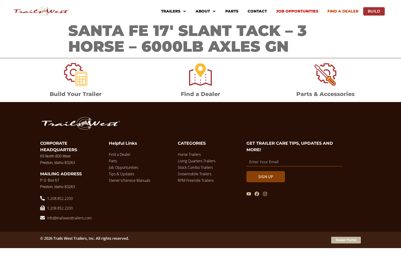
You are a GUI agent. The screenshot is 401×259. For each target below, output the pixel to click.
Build (374, 11)
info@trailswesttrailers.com (69, 218)
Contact (257, 11)
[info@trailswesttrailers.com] (42, 217)
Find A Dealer (343, 11)
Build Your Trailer (76, 94)
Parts (231, 11)
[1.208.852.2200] (42, 198)
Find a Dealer (200, 94)
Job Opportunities (297, 11)
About (203, 11)
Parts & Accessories (325, 94)
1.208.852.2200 (60, 198)
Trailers (170, 11)
